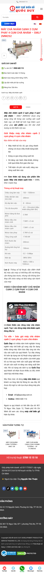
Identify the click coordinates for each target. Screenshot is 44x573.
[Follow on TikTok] (8, 489)
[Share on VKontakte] (16, 98)
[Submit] (37, 17)
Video (28, 107)
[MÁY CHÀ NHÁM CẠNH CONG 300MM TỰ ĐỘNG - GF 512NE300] (32, 434)
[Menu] (41, 9)
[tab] (16, 107)
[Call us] (17, 489)
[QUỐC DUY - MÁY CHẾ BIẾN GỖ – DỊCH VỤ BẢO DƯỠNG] (22, 9)
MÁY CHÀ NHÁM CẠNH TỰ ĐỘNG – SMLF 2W (12, 444)
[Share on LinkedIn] (21, 98)
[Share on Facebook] (4, 98)
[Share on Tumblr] (25, 98)
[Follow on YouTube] (25, 489)
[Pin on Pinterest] (12, 98)
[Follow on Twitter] (12, 489)
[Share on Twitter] (8, 98)
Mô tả (15, 107)
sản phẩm (18, 125)
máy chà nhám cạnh (31, 328)
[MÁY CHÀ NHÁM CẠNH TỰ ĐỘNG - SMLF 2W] (12, 434)
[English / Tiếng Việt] (38, 24)
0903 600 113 (21, 399)
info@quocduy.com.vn (23, 395)
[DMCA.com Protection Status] (27, 553)
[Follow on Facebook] (4, 489)
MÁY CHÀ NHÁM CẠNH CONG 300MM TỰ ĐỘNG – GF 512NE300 (32, 445)
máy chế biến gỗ (32, 411)
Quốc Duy (8, 343)
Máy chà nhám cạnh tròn (21, 180)
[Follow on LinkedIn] (21, 489)
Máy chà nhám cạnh (15, 93)
